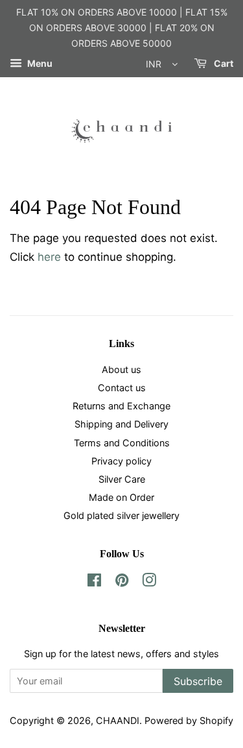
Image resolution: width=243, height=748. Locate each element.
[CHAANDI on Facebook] (94, 582)
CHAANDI (117, 720)
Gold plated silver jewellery (121, 515)
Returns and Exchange (121, 405)
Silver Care (121, 479)
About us (121, 369)
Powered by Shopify (189, 720)
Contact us (122, 387)
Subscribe (198, 681)
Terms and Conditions (122, 442)
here (49, 256)
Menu (38, 63)
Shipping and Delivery (121, 423)
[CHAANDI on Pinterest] (122, 582)
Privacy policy (121, 460)
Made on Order (121, 497)
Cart (222, 63)
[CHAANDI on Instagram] (149, 582)
